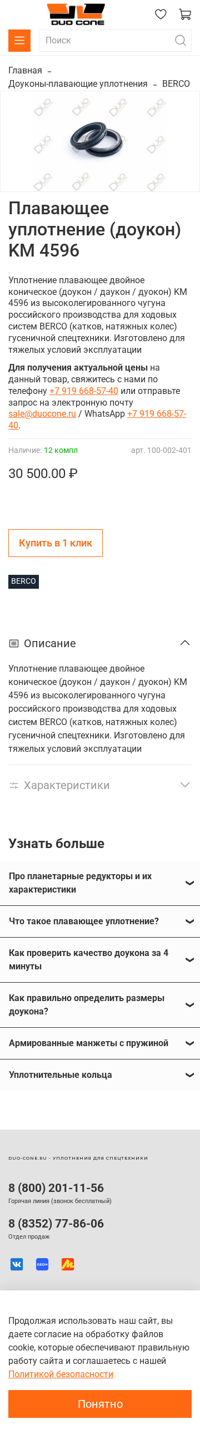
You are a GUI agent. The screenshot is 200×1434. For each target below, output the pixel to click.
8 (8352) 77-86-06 (56, 1223)
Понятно (100, 1404)
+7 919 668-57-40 (83, 391)
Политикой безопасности (60, 1374)
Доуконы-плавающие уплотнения (78, 83)
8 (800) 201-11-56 (56, 1188)
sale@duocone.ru (42, 413)
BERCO (176, 83)
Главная (25, 70)
